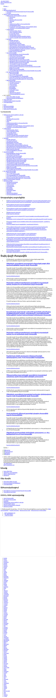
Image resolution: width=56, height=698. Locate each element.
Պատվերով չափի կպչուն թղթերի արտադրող (20, 210)
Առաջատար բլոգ (25, 510)
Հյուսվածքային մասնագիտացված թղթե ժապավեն (25, 70)
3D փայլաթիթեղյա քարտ (17, 94)
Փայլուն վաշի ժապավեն (16, 58)
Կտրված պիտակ (14, 41)
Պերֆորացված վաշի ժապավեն (19, 62)
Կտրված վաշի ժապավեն (17, 57)
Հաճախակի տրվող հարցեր (12, 101)
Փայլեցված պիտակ (15, 43)
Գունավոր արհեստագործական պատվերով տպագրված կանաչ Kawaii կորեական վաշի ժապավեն (27, 333)
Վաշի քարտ (13, 84)
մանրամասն (16, 276)
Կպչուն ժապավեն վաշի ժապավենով (20, 65)
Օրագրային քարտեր (15, 19)
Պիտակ (11, 21)
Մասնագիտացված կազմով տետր (19, 36)
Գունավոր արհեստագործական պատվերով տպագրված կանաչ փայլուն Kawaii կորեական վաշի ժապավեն (27, 283)
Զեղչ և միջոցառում (9, 474)
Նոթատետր (10, 29)
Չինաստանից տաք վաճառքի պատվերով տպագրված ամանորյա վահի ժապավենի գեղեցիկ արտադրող (26, 375)
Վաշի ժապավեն (11, 52)
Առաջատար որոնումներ (38, 510)
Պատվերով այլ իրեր (10, 492)
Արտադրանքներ (9, 106)
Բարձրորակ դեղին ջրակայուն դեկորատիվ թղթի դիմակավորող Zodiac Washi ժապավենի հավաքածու (25, 356)
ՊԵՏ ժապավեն (14, 73)
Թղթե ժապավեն (14, 68)
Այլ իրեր (8, 13)
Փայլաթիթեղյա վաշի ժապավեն (19, 54)
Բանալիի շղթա (14, 90)
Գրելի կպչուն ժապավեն (16, 69)
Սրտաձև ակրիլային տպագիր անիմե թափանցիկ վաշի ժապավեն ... (27, 252)
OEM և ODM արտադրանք (11, 14)
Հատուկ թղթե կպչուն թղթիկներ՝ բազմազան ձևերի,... (22, 224)
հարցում (9, 276)
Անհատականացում (10, 10)
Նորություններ (8, 102)
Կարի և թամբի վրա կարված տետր (20, 37)
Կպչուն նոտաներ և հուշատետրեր (17, 123)
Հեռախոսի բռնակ (14, 92)
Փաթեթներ (12, 88)
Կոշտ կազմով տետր (15, 32)
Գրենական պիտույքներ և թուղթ (16, 15)
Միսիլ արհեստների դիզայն (12, 179)
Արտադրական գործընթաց (14, 98)
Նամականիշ (13, 85)
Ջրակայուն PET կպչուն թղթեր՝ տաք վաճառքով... (21, 235)
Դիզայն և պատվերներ (10, 472)
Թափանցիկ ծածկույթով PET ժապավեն (21, 79)
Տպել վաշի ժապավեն (16, 55)
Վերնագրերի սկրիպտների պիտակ (20, 46)
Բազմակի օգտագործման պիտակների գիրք (23, 26)
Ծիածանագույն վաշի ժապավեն (19, 59)
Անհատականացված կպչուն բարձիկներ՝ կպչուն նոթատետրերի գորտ (28, 202)
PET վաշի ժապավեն (12, 72)
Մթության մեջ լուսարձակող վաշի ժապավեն (23, 61)
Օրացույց (12, 17)
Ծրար (11, 18)
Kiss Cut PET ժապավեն (16, 74)
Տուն (5, 8)
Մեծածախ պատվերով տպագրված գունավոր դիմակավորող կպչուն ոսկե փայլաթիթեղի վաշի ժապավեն (28, 395)
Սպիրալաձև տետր (15, 30)
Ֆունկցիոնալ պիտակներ (17, 44)
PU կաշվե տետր (14, 33)
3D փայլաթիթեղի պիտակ (17, 50)
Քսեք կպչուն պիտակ (15, 51)
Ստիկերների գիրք (14, 25)
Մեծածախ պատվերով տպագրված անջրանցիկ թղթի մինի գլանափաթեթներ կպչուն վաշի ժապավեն (28, 264)
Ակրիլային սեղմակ (15, 81)
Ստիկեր (8, 39)
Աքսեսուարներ (11, 80)
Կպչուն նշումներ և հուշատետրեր (19, 24)
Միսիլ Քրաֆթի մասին (13, 96)
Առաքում (6, 475)
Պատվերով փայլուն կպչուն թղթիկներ (18, 206)
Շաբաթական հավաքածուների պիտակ (21, 47)
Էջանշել (11, 91)
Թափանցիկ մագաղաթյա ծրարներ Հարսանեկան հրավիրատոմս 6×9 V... (28, 246)
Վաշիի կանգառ (14, 83)
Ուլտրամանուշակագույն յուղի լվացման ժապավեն (25, 66)
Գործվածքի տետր (15, 35)
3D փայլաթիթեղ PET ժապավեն (18, 76)
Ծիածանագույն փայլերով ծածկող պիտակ (22, 48)
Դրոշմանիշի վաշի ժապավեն (18, 63)
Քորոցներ (12, 87)
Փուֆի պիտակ (13, 40)
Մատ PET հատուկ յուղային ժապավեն (21, 77)
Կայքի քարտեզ (14, 510)
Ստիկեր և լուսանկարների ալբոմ (19, 28)
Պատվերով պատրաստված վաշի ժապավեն (20, 11)
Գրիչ (10, 22)
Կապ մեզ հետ (8, 99)
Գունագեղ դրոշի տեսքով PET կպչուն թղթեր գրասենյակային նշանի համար (29, 219)
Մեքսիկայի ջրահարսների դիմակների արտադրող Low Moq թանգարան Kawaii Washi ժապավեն (28, 433)
